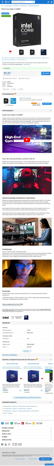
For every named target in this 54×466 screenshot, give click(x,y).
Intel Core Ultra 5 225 (12, 363)
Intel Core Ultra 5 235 (33, 363)
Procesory (16, 5)
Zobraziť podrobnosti (28, 455)
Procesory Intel (23, 5)
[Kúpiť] (20, 390)
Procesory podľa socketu (24, 411)
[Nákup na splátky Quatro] (20, 444)
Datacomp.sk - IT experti (7, 2)
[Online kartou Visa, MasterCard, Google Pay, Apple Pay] (15, 445)
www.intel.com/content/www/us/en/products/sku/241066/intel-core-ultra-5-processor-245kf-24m (12, 305)
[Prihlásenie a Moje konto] (48, 2)
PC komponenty (8, 5)
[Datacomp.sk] (2, 6)
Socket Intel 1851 (35, 411)
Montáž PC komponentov (25, 98)
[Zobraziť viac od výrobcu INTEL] (5, 317)
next (52, 382)
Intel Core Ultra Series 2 (33, 5)
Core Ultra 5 (29, 408)
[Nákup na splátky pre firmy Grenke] (20, 445)
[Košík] (52, 2)
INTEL (8, 84)
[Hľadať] (33, 2)
